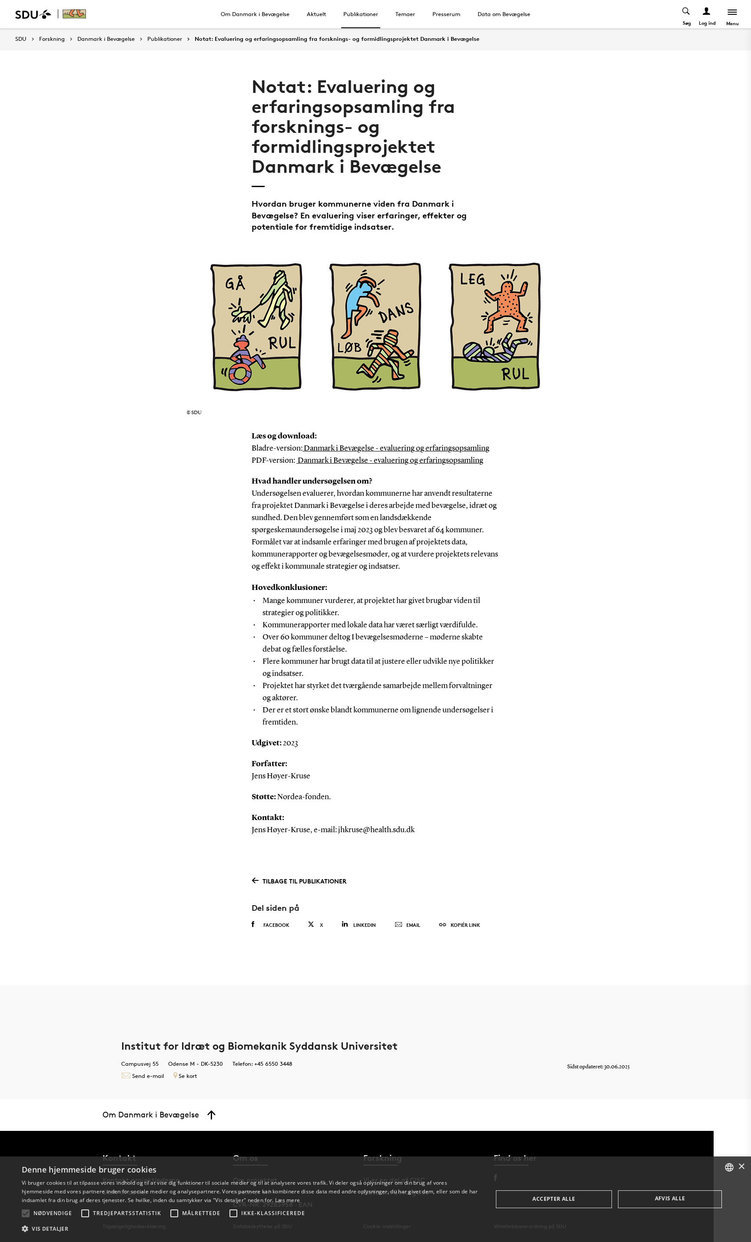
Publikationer (360, 13)
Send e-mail (148, 1075)
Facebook (276, 925)
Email (413, 925)
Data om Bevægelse (504, 13)
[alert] (375, 1199)
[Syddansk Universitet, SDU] (33, 14)
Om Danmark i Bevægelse (255, 13)
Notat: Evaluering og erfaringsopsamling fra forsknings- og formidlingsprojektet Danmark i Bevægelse (337, 39)
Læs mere (287, 1200)
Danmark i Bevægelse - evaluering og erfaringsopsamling (395, 448)
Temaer (405, 13)
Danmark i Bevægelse (106, 39)
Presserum (446, 13)
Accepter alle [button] (553, 1198)
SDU (21, 39)
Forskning (52, 39)
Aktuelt (316, 13)
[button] (25, 1213)
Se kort (188, 1075)
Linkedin (364, 925)
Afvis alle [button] (670, 1198)
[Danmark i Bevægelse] (76, 14)
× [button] (741, 1166)
